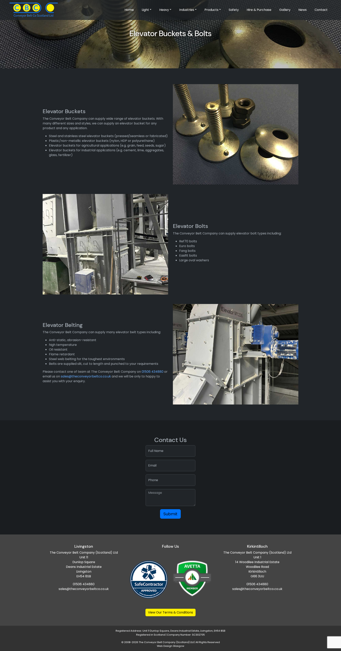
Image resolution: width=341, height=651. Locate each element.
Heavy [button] (164, 10)
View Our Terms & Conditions (170, 612)
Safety (234, 10)
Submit (170, 514)
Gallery (284, 10)
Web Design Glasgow (170, 646)
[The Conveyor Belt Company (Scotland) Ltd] (33, 10)
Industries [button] (186, 10)
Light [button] (145, 10)
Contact (321, 10)
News (302, 10)
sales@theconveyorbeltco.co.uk (86, 376)
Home (129, 10)
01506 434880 (152, 371)
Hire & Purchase (259, 10)
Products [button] (211, 10)
